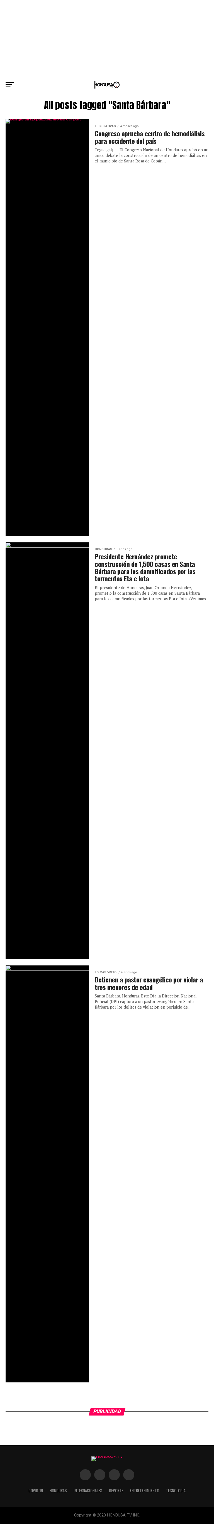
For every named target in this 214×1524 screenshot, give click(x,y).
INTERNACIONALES (88, 1490)
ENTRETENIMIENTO (144, 1490)
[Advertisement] (107, 39)
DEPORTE (116, 1490)
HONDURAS (58, 1490)
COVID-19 (35, 1490)
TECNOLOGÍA (176, 1490)
